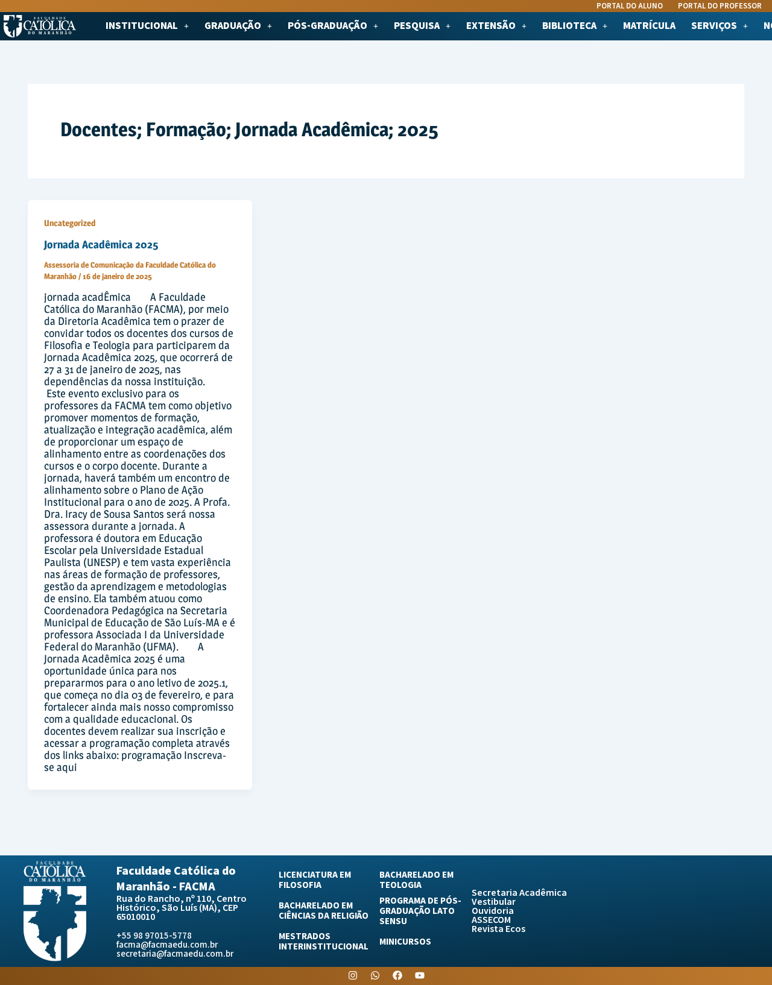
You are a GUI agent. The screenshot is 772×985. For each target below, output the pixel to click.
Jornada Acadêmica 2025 (101, 244)
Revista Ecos (498, 929)
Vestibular (494, 902)
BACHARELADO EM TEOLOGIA (416, 880)
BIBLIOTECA (569, 26)
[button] (147, 26)
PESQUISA (417, 26)
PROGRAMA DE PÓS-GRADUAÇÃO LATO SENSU (420, 911)
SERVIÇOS (714, 26)
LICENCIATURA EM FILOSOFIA (315, 880)
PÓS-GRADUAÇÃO (327, 26)
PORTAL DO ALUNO (629, 6)
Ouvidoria (493, 911)
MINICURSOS (405, 942)
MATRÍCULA (649, 26)
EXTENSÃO (491, 26)
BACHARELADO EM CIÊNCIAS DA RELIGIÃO (324, 911)
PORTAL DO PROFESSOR (720, 6)
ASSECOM (491, 920)
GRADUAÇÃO (232, 26)
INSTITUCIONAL (142, 26)
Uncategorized (69, 223)
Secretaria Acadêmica (519, 893)
